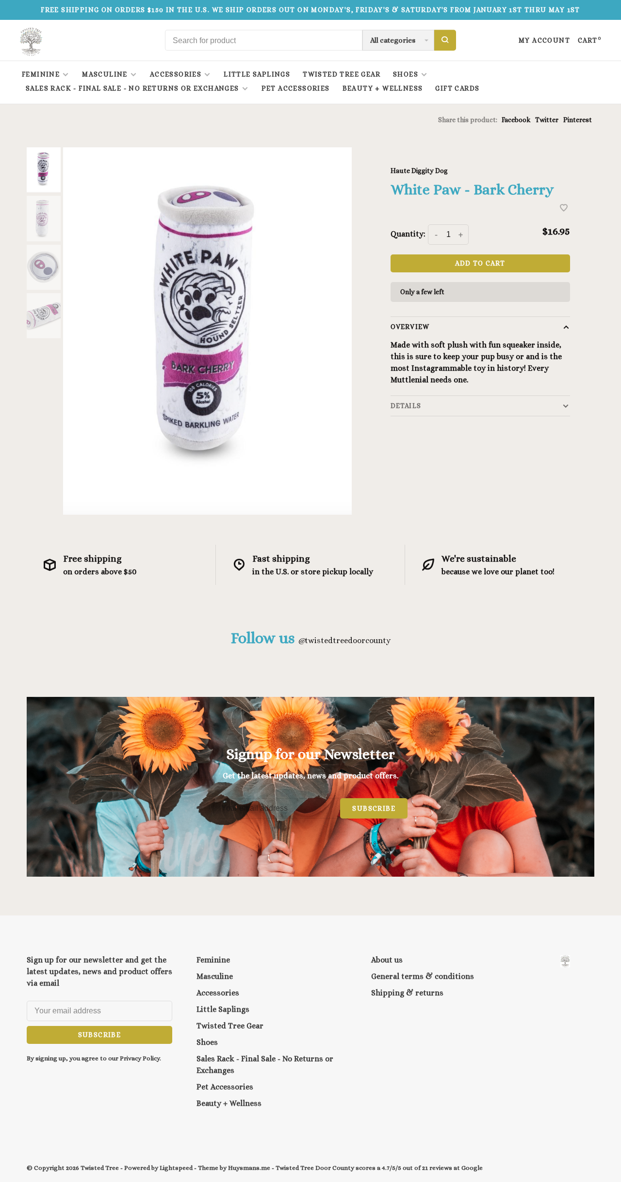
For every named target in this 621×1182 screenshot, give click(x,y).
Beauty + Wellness (383, 88)
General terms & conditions (422, 976)
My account (544, 40)
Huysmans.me (250, 1167)
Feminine (41, 74)
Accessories (175, 74)
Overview (410, 327)
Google (472, 1167)
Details (406, 406)
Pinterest (577, 120)
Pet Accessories (295, 88)
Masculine (105, 74)
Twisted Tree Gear (341, 74)
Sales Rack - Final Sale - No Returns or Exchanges (132, 88)
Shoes (405, 74)
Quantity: (408, 233)
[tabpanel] (207, 331)
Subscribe (373, 808)
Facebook (516, 120)
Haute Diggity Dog (419, 170)
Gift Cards (457, 88)
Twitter (546, 120)
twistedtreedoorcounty (344, 640)
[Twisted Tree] (565, 961)
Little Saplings (257, 74)
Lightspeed (176, 1167)
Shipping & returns (407, 992)
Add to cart (480, 263)
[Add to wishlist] (564, 208)
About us (387, 959)
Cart (590, 40)
